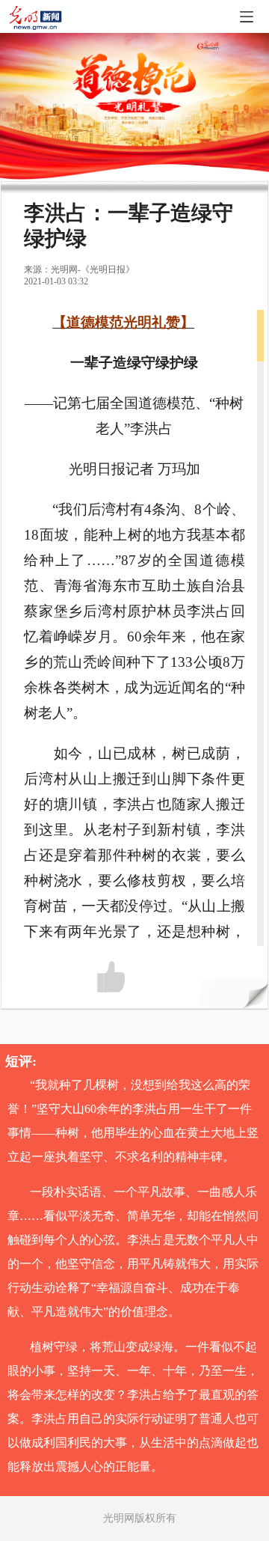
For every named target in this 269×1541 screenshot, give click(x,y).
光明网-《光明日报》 (92, 269)
